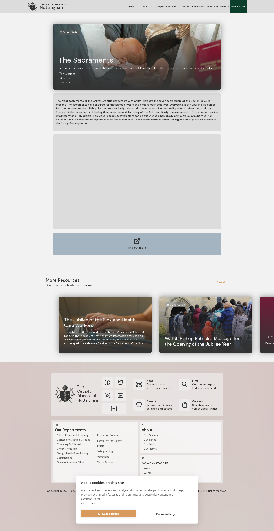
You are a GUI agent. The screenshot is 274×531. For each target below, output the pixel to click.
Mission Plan (238, 6)
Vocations (212, 6)
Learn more (88, 503)
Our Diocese (151, 435)
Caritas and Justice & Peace (73, 439)
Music (100, 446)
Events (148, 472)
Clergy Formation (67, 448)
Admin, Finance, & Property (72, 435)
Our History (150, 448)
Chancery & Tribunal (69, 444)
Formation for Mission (109, 440)
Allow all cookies (108, 513)
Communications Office (70, 462)
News (147, 468)
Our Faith (149, 444)
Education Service (108, 435)
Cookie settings (165, 514)
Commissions (64, 457)
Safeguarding (105, 451)
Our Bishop (150, 439)
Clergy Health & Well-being (73, 453)
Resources (198, 6)
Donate (224, 6)
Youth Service (105, 462)
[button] (133, 6)
